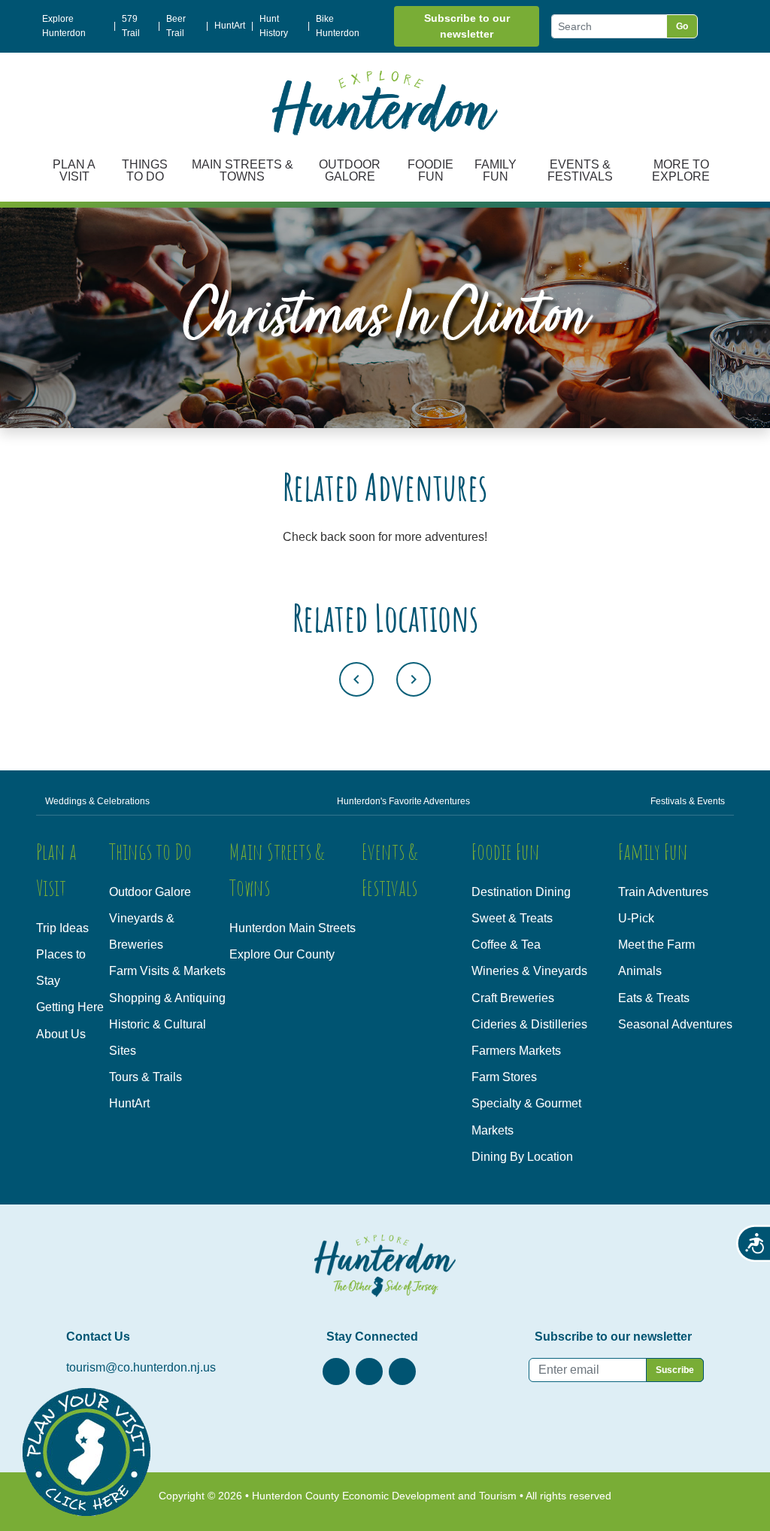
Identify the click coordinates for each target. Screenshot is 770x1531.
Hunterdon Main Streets (292, 928)
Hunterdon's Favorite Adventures (403, 801)
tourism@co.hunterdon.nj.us (141, 1367)
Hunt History (273, 26)
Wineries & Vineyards (529, 970)
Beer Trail (176, 26)
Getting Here (70, 1007)
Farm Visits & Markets (167, 970)
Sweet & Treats (512, 918)
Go (682, 26)
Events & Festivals (580, 170)
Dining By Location (522, 1156)
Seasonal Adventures (675, 1024)
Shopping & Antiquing (167, 998)
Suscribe (675, 1370)
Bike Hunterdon (337, 26)
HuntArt (229, 25)
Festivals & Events (687, 801)
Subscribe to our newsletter (467, 26)
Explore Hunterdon (64, 26)
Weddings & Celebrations (97, 801)
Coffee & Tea (506, 944)
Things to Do (145, 170)
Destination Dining (521, 891)
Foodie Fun (430, 170)
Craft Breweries (512, 998)
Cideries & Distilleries (529, 1024)
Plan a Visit (74, 170)
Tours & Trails (145, 1077)
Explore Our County (282, 954)
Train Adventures (663, 891)
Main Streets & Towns (242, 170)
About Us (61, 1034)
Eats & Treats (654, 998)
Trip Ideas (62, 928)
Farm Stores (504, 1077)
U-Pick (636, 918)
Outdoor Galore (349, 170)
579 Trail (131, 26)
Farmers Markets (516, 1050)
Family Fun (495, 170)
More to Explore (681, 170)
